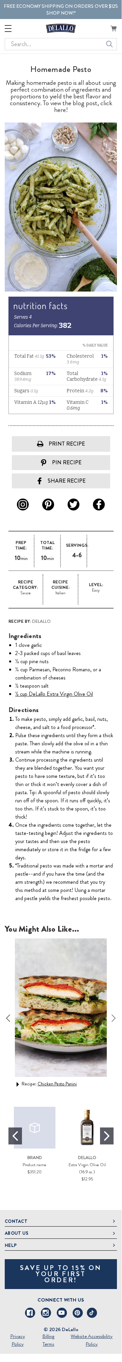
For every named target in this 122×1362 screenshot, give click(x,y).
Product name (34, 1164)
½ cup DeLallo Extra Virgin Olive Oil (54, 693)
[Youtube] (62, 1313)
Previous (8, 1018)
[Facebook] (30, 1313)
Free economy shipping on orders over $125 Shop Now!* (61, 9)
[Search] (109, 44)
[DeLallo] (61, 28)
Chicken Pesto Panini (57, 1083)
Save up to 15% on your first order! (61, 1274)
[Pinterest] (78, 1313)
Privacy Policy (17, 1340)
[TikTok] (92, 1313)
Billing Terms (48, 1340)
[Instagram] (46, 1313)
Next (113, 1018)
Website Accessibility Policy (92, 1340)
